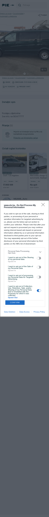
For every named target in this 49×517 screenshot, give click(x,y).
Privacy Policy (39, 312)
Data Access (24, 312)
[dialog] (24, 258)
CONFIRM (15, 302)
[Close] (43, 205)
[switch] (39, 258)
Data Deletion (9, 312)
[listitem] (24, 252)
